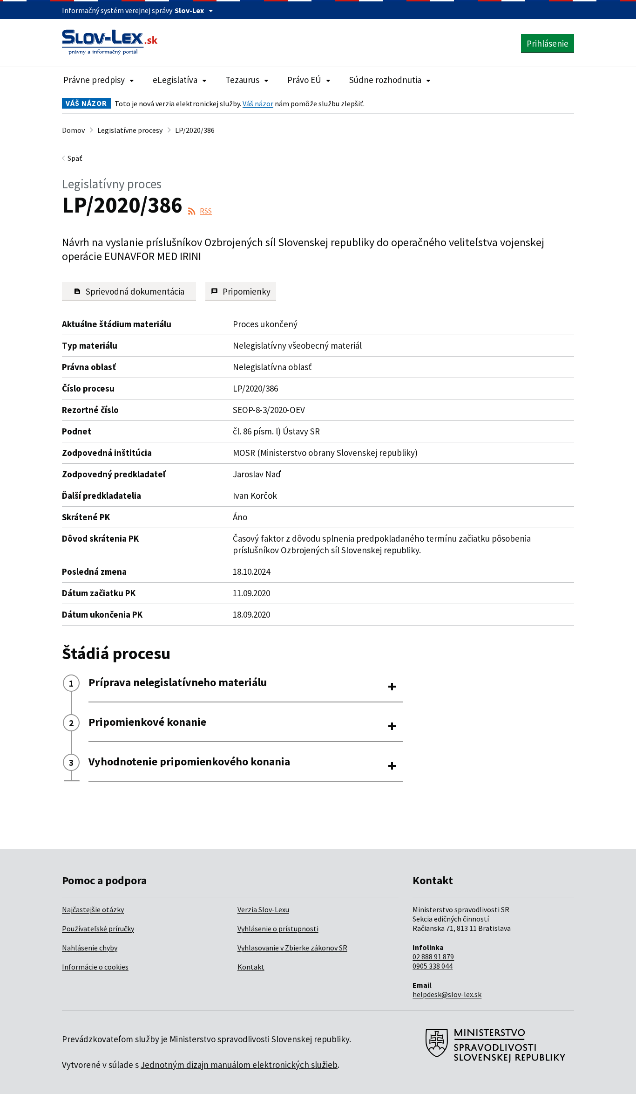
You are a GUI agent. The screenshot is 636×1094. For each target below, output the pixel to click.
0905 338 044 (433, 965)
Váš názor (258, 103)
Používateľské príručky (98, 928)
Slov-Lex (189, 10)
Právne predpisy (94, 79)
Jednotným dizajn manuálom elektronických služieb (239, 1064)
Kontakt (250, 966)
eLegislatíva (175, 79)
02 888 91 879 (433, 956)
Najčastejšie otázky (93, 909)
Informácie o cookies (95, 966)
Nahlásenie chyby (89, 947)
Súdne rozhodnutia (385, 79)
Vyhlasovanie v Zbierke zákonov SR (292, 947)
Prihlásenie (547, 43)
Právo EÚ (304, 79)
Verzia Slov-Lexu (263, 909)
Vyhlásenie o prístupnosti (277, 928)
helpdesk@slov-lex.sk (447, 994)
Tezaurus (242, 79)
